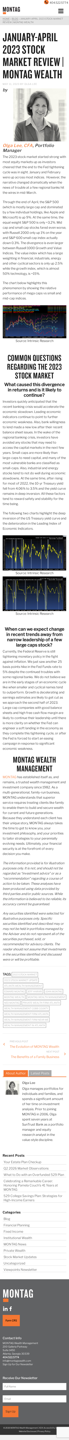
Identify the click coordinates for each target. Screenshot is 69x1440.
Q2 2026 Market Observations (26, 1168)
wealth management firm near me (26, 1019)
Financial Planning (17, 1225)
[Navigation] (60, 10)
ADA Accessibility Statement (52, 1427)
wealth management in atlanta (24, 1025)
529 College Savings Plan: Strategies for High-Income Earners (33, 1198)
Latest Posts (40, 1073)
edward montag (14, 991)
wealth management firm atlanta (26, 1014)
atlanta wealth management (23, 985)
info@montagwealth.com (17, 1360)
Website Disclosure (27, 1431)
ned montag (11, 1002)
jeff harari (35, 991)
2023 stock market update (21, 980)
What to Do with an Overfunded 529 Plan (34, 1175)
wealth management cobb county (26, 1008)
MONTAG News (15, 1244)
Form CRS (11, 1320)
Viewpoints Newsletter (20, 1269)
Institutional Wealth (18, 1238)
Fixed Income (13, 1231)
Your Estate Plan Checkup (22, 1162)
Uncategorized (14, 1263)
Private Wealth (14, 1250)
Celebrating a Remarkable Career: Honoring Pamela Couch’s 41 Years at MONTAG (31, 1185)
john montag (53, 991)
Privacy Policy (44, 1431)
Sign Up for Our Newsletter (18, 1364)
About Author (16, 1073)
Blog (7, 1219)
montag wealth (14, 997)
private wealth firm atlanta (41, 1002)
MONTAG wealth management (46, 997)
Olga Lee (30, 84)
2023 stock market (25, 974)
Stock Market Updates (20, 1257)
